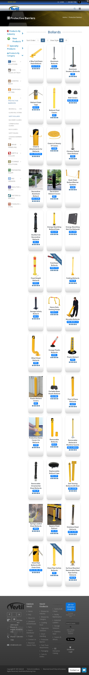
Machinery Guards (15, 120)
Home (30, 611)
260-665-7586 (72, 2)
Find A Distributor (30, 631)
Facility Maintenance (57, 615)
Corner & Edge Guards (14, 125)
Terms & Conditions (33, 669)
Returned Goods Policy (31, 644)
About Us (31, 618)
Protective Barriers (13, 102)
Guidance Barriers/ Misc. (15, 138)
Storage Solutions (13, 162)
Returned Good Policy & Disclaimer (54, 669)
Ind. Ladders (11, 179)
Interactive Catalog (56, 652)
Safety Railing (13, 133)
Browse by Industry (44, 612)
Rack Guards (13, 129)
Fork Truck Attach (14, 71)
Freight (30, 636)
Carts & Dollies (13, 154)
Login (61, 2)
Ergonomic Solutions (44, 629)
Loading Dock (13, 82)
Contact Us (32, 639)
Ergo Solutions (12, 62)
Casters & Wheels (14, 196)
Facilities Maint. (14, 188)
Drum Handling (12, 145)
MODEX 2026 (12, 2)
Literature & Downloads (31, 622)
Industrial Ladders (57, 621)
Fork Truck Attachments (44, 646)
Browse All (15, 109)
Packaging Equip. (14, 171)
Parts (30, 627)
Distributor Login (70, 650)
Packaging (44, 651)
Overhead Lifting (14, 90)
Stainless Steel (14, 205)
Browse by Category (44, 618)
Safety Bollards (14, 116)
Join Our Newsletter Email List (71, 607)
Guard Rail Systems (15, 113)
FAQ (29, 615)
